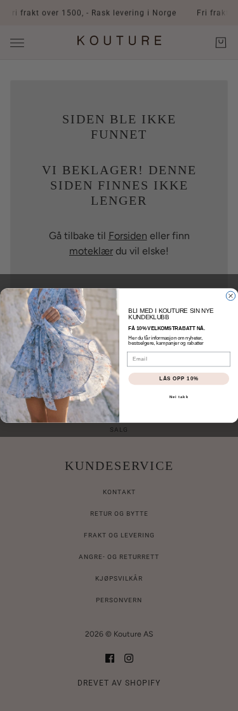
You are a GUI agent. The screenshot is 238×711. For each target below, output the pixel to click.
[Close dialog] (230, 295)
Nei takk (178, 397)
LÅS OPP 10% (178, 378)
